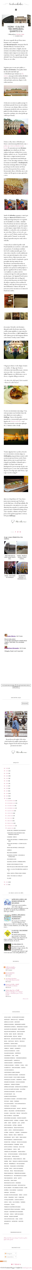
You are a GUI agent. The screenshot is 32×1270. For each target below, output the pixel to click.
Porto (10, 1168)
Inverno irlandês (21, 1118)
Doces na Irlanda (20, 1082)
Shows (25, 1194)
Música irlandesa (8, 1144)
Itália (26, 1120)
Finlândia (16, 1101)
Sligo (16, 1197)
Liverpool (11, 1132)
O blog (15, 1149)
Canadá (12, 1048)
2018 (7, 788)
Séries (20, 1194)
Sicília (5, 1197)
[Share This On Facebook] (15, 532)
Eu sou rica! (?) (17, 944)
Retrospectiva (21, 1185)
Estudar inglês (8, 1094)
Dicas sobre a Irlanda (19, 1077)
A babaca (9, 850)
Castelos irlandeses (9, 1050)
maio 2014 (10, 818)
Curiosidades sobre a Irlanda (12, 1072)
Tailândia (23, 1202)
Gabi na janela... (11, 967)
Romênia (6, 1190)
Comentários (9, 1257)
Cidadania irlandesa (21, 1058)
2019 (7, 786)
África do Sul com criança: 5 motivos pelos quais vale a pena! (15, 1238)
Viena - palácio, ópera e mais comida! (16, 873)
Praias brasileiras (18, 1170)
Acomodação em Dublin (18, 1017)
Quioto (20, 1178)
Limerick (20, 1125)
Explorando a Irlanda (9, 1098)
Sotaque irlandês (9, 1199)
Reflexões (7, 1180)
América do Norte (8, 1022)
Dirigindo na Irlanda (9, 1082)
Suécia (6, 1202)
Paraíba (6, 1161)
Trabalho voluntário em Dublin (12, 1206)
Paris (10, 1161)
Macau (6, 1134)
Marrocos (20, 1134)
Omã (19, 1149)
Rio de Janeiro (8, 1187)
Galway (19, 1108)
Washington (7, 1221)
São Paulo (12, 1192)
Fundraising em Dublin (10, 1108)
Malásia (11, 1134)
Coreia (22, 1065)
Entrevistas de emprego (21, 1086)
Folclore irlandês (9, 1103)
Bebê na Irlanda (8, 1036)
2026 (7, 768)
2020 (7, 783)
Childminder (7, 1055)
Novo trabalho (8, 1149)
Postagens (9, 1253)
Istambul (21, 1120)
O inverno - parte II (12, 837)
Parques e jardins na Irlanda (20, 1161)
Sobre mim (21, 1197)
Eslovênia (22, 1089)
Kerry (9, 1122)
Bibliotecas (7, 1038)
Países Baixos (15, 1156)
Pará (24, 1158)
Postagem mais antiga (24, 685)
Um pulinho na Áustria (11, 986)
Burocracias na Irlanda (10, 1046)
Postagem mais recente (8, 685)
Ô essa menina (10, 973)
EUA (14, 1094)
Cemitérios (18, 1053)
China (16, 1055)
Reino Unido (14, 1180)
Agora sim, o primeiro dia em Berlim (16, 830)
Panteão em (14, 421)
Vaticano (6, 1214)
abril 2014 (10, 820)
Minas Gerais (23, 1137)
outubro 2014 (11, 805)
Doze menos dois (11, 859)
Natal (21, 1144)
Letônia (15, 1125)
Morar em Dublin (17, 1139)
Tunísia (23, 1209)
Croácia (23, 1067)
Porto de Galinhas (18, 1168)
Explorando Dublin (21, 1098)
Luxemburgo (24, 1132)
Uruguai (6, 1211)
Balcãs (14, 1034)
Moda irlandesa (8, 1139)
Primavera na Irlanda (20, 1173)
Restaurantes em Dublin (10, 1185)
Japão (5, 1122)
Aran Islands (21, 1029)
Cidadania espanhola (9, 1058)
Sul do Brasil (16, 1202)
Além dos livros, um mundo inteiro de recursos (19, 901)
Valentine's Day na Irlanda (16, 1211)
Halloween (11, 1110)
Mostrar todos (25, 998)
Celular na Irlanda (9, 1053)
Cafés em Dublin (22, 1046)
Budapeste (7, 1043)
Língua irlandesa (8, 1127)
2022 (7, 778)
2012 (7, 884)
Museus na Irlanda (22, 1142)
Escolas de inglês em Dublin (11, 1089)
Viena (22, 34)
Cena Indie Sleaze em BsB (12, 980)
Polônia (6, 1168)
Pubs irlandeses (8, 1178)
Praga (11, 1170)
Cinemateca (17, 1060)
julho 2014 (10, 813)
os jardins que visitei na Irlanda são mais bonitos (16, 146)
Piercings (6, 1166)
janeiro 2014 (10, 828)
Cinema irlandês (8, 1060)
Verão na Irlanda (19, 1214)
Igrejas (18, 1113)
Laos (19, 1122)
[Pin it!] (20, 532)
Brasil (5, 1041)
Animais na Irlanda (9, 1024)
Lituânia (6, 1132)
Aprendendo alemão (20, 1024)
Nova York (21, 1146)
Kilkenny (14, 1122)
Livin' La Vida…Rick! (12, 984)
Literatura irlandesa (18, 1130)
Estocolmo (19, 1091)
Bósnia (24, 1038)
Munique (13, 1142)
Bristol (17, 1041)
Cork (26, 1065)
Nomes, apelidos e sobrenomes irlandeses (18, 917)
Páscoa (6, 1163)
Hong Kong (12, 1113)
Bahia (10, 1034)
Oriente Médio (21, 1151)
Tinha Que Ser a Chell (12, 990)
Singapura (11, 1197)
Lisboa (6, 1130)
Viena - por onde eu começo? (14, 875)
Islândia (16, 1120)
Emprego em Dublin (9, 1086)
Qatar (15, 1178)
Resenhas (18, 1182)
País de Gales (7, 1156)
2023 (7, 776)
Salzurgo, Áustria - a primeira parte (16, 861)
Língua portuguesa (19, 1127)
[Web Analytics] (3, 1261)
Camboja (6, 1048)
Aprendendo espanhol (10, 1026)
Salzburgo (20, 1190)
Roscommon (13, 1190)
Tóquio (13, 1204)
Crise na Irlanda (16, 1067)
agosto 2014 (10, 810)
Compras (17, 1065)
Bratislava (11, 1041)
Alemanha (21, 1019)
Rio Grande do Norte (18, 1187)
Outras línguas (23, 1154)
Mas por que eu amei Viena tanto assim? (17, 866)
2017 (7, 791)
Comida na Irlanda (9, 1065)
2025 (7, 770)
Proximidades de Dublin (20, 1175)
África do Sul (14, 1019)
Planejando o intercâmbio (17, 1166)
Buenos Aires (14, 1043)
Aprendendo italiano (22, 1026)
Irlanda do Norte (8, 1120)
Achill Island (7, 1017)
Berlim (19, 1036)
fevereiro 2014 (11, 825)
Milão (17, 1137)
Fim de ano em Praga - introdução (16, 847)
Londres (17, 1132)
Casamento (18, 1048)
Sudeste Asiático (19, 1199)
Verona (6, 1216)
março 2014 (10, 823)
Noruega (15, 1146)
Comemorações (18, 1062)
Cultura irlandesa (9, 1070)
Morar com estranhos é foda (15, 864)
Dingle (24, 1079)
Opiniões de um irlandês (10, 1151)
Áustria (18, 34)
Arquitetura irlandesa (10, 1031)
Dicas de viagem (8, 1077)
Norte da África (8, 1146)
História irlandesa (20, 1110)
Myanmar (16, 1144)
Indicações (24, 1113)
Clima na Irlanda (8, 1062)
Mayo (13, 1137)
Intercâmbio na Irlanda (10, 1118)
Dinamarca (19, 1079)
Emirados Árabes (15, 1084)
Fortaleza (6, 1106)
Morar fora (7, 1142)
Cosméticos (7, 1067)
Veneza (12, 1214)
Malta (15, 1134)
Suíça (10, 1202)
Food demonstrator (20, 1103)
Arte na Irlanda (21, 1031)
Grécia (6, 1110)
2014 (7, 798)
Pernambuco (12, 1163)
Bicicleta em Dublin (16, 1038)
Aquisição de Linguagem (10, 1029)
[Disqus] (16, 608)
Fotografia (13, 1106)
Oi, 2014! (9, 878)
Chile (13, 1055)
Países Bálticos (8, 1158)
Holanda (6, 1113)
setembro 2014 (11, 808)
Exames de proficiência (10, 1096)
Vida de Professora (9, 1218)
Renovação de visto (9, 1182)
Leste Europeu (8, 1125)
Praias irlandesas (8, 1173)
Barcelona (20, 1034)
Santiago (6, 1192)
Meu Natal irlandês (12, 852)
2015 (7, 796)
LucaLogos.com (27, 1268)
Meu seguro (9, 974)
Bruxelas (22, 1041)
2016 (7, 793)
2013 (7, 882)
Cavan (17, 1050)
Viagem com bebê (13, 1216)
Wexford (21, 1221)
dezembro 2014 (11, 800)
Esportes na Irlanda (9, 1091)
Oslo (5, 1154)
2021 (7, 780)
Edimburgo (7, 1084)
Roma (18, 421)
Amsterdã (17, 1022)
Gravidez (24, 1108)
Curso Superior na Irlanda (11, 1074)
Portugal (6, 1170)
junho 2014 (10, 815)
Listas (10, 1130)
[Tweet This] (18, 532)
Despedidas (22, 1074)
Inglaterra (16, 1115)
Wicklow (6, 1223)
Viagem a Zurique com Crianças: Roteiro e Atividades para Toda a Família (14, 993)
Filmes (11, 1101)
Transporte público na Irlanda (12, 1209)
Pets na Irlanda (21, 1163)
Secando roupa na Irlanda (11, 1194)
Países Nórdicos (17, 1158)
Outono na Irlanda (13, 1154)
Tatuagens (7, 1204)
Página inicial (15, 686)
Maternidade (7, 1137)
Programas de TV (8, 1175)
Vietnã (20, 1218)
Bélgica (15, 1036)
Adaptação (7, 1019)
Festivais (6, 1101)
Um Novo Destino (11, 979)
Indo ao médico (8, 1115)
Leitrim (23, 1122)
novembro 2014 (11, 803)
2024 (7, 773)
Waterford (14, 1221)
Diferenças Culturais (9, 1079)
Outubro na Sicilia (10, 968)
